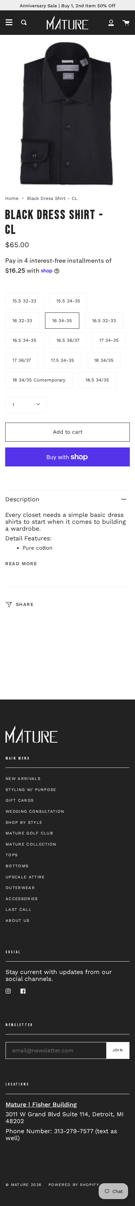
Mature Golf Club (29, 833)
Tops (12, 854)
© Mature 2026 (24, 1185)
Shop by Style (24, 822)
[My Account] (111, 22)
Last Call (19, 909)
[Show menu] (9, 22)
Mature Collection (31, 844)
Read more (21, 563)
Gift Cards (20, 800)
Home (12, 198)
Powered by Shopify (73, 1185)
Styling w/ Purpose (31, 789)
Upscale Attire (25, 877)
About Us (18, 920)
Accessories (22, 898)
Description (22, 499)
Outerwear (20, 887)
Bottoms (17, 866)
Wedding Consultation (35, 811)
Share (24, 604)
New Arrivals (23, 778)
